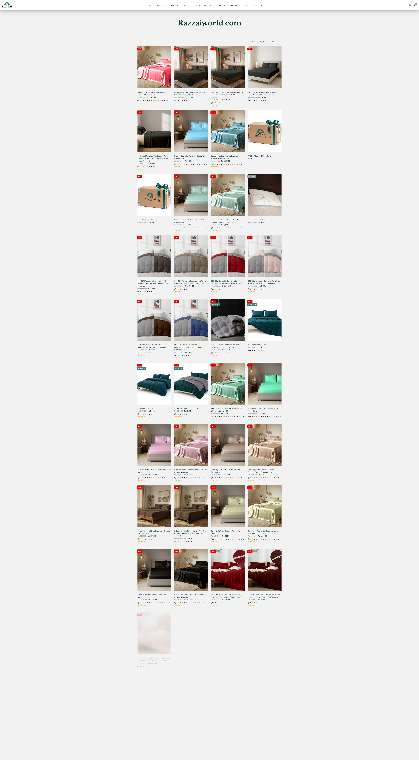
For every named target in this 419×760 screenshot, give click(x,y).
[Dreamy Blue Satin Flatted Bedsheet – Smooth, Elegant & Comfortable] (228, 131)
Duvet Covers (208, 5)
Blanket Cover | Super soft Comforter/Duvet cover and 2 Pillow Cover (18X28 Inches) (227, 596)
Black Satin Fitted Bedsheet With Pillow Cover (152, 596)
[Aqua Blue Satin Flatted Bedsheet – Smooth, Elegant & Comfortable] (228, 384)
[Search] (406, 5)
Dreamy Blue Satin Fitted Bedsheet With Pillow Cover (189, 157)
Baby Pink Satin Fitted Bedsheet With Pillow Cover (154, 471)
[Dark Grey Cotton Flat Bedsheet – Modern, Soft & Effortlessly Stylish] (191, 67)
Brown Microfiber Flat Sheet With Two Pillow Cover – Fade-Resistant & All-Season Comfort (264, 719)
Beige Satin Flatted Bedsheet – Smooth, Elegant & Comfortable (263, 532)
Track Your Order (258, 5)
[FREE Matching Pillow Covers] (154, 195)
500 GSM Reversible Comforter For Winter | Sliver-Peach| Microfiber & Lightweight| (264, 282)
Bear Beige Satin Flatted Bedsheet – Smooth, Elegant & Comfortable (261, 471)
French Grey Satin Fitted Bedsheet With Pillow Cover (189, 221)
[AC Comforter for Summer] (265, 320)
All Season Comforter (145, 408)
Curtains (221, 5)
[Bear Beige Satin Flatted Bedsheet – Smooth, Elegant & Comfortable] (265, 445)
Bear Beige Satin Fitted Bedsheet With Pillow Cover (225, 471)
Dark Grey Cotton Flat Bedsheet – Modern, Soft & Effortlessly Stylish (190, 93)
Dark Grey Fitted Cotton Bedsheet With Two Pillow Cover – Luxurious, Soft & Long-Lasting (228, 94)
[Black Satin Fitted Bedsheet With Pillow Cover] (154, 570)
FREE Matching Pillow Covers (148, 220)
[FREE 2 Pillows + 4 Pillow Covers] (265, 131)
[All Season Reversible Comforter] (191, 384)
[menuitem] (152, 5)
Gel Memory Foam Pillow (257, 220)
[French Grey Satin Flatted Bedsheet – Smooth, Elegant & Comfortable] (228, 195)
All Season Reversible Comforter (186, 408)
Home (151, 5)
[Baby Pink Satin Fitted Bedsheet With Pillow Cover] (154, 445)
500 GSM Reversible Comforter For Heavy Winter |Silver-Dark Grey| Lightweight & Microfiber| (153, 283)
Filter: (139, 42)
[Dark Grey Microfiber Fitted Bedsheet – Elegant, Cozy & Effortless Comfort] (265, 67)
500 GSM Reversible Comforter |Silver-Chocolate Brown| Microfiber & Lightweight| (154, 346)
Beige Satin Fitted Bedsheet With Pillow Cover (226, 532)
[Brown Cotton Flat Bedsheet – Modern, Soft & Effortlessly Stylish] (191, 692)
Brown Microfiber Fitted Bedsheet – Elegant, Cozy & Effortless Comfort (224, 718)
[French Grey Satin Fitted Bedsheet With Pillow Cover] (191, 195)
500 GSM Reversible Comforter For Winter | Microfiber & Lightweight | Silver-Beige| (190, 282)
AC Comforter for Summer (258, 345)
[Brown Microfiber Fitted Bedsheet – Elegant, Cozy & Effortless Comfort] (228, 692)
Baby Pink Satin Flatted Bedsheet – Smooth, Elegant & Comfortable (190, 471)
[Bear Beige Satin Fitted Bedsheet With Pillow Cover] (228, 445)
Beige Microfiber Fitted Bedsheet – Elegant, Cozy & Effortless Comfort (153, 532)
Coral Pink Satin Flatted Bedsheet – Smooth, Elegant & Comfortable (154, 93)
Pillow (197, 5)
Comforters (161, 5)
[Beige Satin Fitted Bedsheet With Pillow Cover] (228, 506)
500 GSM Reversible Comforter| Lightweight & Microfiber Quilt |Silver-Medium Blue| (188, 347)
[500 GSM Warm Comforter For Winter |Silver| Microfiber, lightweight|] (228, 320)
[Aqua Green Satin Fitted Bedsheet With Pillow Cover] (265, 384)
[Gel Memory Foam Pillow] (265, 195)
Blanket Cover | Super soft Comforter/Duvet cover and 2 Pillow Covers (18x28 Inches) (264, 657)
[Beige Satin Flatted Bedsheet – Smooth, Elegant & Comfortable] (265, 506)
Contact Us (244, 5)
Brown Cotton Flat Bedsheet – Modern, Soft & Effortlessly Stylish (190, 718)
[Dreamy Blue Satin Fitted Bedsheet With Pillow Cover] (191, 131)
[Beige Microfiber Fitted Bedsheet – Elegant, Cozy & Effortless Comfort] (154, 506)
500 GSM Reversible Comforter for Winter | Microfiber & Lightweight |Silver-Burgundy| (227, 282)
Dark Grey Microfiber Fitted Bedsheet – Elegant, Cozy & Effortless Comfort (262, 93)
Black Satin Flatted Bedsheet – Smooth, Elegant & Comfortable (189, 596)
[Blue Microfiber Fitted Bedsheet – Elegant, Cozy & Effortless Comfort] (154, 692)
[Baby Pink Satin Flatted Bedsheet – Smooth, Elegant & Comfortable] (191, 445)
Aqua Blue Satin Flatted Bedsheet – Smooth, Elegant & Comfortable (227, 409)
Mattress (174, 5)
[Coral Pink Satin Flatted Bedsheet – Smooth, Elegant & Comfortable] (154, 67)
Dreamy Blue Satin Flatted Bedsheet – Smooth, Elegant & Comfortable (225, 157)
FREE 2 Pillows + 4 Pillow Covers (260, 156)
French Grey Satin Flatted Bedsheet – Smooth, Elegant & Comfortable (225, 221)
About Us (233, 5)
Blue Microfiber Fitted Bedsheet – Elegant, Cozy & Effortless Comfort (153, 718)
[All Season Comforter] (154, 384)
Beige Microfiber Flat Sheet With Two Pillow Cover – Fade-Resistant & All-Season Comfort (191, 533)
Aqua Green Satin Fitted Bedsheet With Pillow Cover (263, 409)
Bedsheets (186, 5)
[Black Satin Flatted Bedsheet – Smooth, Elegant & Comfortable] (191, 570)
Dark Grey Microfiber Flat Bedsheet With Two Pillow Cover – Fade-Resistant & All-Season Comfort (153, 158)
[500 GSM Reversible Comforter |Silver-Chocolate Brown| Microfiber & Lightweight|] (154, 320)
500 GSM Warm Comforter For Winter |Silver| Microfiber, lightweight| (225, 346)
